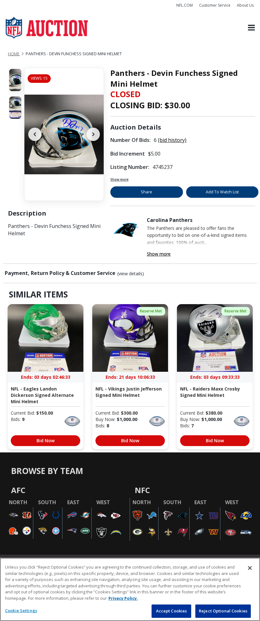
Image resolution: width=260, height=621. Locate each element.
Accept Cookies (171, 611)
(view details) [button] (130, 274)
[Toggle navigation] (251, 27)
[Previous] (35, 134)
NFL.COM (184, 5)
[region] (130, 589)
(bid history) (172, 140)
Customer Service (215, 5)
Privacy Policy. (123, 598)
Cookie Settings (21, 610)
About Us (245, 5)
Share (146, 192)
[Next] (93, 134)
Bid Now (45, 440)
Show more (119, 179)
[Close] (250, 568)
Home (14, 54)
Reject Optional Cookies (223, 611)
